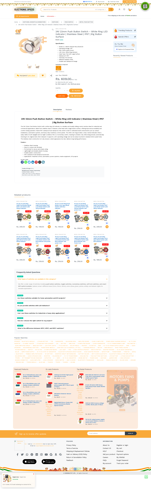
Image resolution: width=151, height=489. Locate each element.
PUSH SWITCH (69, 22)
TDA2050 (65, 362)
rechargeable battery (31, 347)
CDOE (61, 39)
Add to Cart (77, 95)
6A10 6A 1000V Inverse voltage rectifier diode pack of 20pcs (94, 403)
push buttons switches (99, 356)
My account (107, 463)
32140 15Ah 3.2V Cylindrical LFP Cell (69, 347)
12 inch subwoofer (99, 343)
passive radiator (111, 360)
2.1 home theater (28, 343)
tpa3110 (57, 362)
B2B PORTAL (88, 1)
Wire (127, 345)
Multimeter (131, 343)
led (57, 343)
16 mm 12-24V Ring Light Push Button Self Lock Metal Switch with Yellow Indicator (43, 206)
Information (50, 16)
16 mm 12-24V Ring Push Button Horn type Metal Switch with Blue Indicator (62, 206)
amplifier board (83, 341)
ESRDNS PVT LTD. (70, 473)
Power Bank (94, 358)
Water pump (106, 351)
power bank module (48, 347)
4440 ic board (71, 360)
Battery (63, 343)
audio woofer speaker (91, 351)
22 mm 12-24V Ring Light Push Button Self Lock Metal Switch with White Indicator (101, 206)
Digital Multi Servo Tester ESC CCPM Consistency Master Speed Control (63, 404)
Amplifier (72, 343)
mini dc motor (96, 349)
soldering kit (57, 356)
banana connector (21, 360)
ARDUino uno (20, 362)
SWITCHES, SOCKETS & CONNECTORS (34, 22)
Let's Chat (31, 75)
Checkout (120, 451)
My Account (101, 1)
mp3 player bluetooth (99, 354)
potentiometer (20, 349)
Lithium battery (42, 341)
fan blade (100, 360)
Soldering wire (20, 356)
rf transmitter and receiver (32, 358)
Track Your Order (114, 1)
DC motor (92, 345)
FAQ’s (105, 460)
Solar (17, 351)
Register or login (122, 445)
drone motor (82, 358)
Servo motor (59, 360)
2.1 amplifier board (84, 343)
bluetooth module (28, 341)
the (52, 341)
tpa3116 (17, 358)
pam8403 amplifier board (34, 354)
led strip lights (50, 345)
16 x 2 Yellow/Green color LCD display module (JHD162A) (32, 375)
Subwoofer (59, 341)
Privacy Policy (71, 445)
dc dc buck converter (124, 349)
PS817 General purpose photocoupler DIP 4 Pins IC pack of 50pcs (64, 385)
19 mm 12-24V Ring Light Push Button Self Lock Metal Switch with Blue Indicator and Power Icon (81, 240)
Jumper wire (113, 358)
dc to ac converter (69, 358)
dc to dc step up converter (46, 351)
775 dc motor (63, 345)
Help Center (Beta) (130, 1)
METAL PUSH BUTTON (86, 22)
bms (99, 345)
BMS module (108, 347)
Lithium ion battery (127, 356)
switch (30, 349)
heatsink (103, 358)
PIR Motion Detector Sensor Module (62, 394)
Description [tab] (57, 109)
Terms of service (72, 448)
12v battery (49, 354)
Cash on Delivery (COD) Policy (76, 454)
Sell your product (109, 454)
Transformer (116, 351)
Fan (69, 349)
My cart (119, 448)
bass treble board (121, 347)
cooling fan (84, 356)
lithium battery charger (45, 343)
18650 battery (37, 345)
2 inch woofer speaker (81, 349)
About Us (106, 445)
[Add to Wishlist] (42, 75)
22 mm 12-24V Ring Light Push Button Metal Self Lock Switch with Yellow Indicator (23, 206)
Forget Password (122, 460)
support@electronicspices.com (45, 445)
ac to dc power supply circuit (113, 345)
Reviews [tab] (69, 109)
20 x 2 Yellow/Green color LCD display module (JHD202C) (32, 401)
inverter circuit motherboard (65, 354)
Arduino (133, 360)
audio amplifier (35, 360)
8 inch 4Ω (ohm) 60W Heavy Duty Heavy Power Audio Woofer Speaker (95, 386)
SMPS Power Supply (27, 351)
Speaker (17, 341)
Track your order (123, 463)
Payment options (123, 454)
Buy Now (77, 90)
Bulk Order (61, 96)
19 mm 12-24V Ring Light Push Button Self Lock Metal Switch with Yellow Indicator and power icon (81, 207)
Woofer (84, 345)
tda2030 (50, 362)
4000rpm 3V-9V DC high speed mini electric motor (63, 375)
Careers (105, 457)
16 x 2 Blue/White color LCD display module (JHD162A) (31, 384)
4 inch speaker (48, 360)
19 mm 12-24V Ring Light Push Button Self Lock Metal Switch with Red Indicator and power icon (43, 240)
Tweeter (127, 351)
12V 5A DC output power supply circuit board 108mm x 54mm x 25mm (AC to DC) (95, 421)
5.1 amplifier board (50, 349)
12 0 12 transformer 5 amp (116, 343)
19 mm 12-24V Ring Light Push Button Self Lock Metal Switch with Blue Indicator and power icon (62, 240)
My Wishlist (121, 457)
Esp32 (134, 351)
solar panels (74, 345)
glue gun (42, 362)
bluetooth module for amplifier (120, 354)
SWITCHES (55, 22)
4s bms (73, 362)
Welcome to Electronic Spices (22, 1)
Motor (100, 347)
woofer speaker (108, 349)
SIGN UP (130, 433)
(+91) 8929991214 (38, 444)
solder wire (124, 360)
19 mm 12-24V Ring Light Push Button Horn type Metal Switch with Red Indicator (101, 239)
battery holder (83, 354)
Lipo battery (113, 356)
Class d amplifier (98, 341)
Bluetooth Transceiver (86, 360)
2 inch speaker (125, 358)
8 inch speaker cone (35, 356)
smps (58, 358)
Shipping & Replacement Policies (78, 451)
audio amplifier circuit (22, 345)
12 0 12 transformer (71, 356)
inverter (47, 356)
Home (42, 16)
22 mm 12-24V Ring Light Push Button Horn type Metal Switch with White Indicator (23, 239)
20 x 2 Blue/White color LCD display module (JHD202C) (31, 393)
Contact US (107, 448)
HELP (105, 451)
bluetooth (19, 354)
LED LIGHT (62, 349)
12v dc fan (38, 349)
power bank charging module (116, 341)
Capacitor (47, 358)
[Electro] (24, 9)
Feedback (69, 460)
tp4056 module (31, 362)
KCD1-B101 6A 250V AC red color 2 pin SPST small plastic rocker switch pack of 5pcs (95, 376)
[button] (102, 9)
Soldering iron (71, 341)
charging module (89, 347)
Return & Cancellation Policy (76, 457)
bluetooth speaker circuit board (70, 351)
